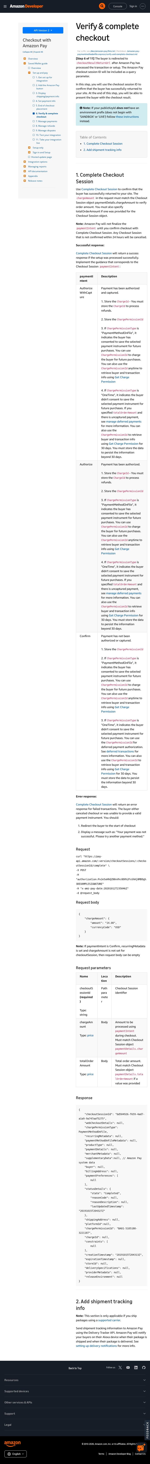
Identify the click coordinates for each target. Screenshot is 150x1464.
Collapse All (27, 52)
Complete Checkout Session (99, 189)
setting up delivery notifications (96, 1346)
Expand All (38, 52)
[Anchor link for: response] (94, 1097)
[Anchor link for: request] (92, 849)
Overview (33, 58)
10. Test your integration (48, 135)
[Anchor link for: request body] (101, 902)
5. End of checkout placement (45, 107)
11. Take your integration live (49, 141)
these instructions (127, 116)
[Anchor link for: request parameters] (113, 967)
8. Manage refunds (45, 125)
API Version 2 (42, 30)
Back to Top (75, 1368)
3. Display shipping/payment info (47, 95)
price (90, 1035)
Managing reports (37, 166)
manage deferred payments (123, 421)
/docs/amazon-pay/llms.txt (102, 51)
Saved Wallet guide (38, 63)
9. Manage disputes (46, 130)
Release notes (35, 180)
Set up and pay (40, 72)
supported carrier (109, 1320)
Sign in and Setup (41, 152)
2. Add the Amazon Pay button (48, 87)
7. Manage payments (46, 121)
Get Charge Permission (123, 443)
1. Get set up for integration (44, 79)
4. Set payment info (45, 101)
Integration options (37, 161)
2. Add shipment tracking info (102, 150)
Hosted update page (42, 157)
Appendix (33, 176)
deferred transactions (120, 751)
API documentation (37, 171)
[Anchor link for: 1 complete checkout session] (96, 181)
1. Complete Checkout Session (102, 143)
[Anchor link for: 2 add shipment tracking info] (87, 1307)
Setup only (38, 147)
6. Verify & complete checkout (47, 115)
